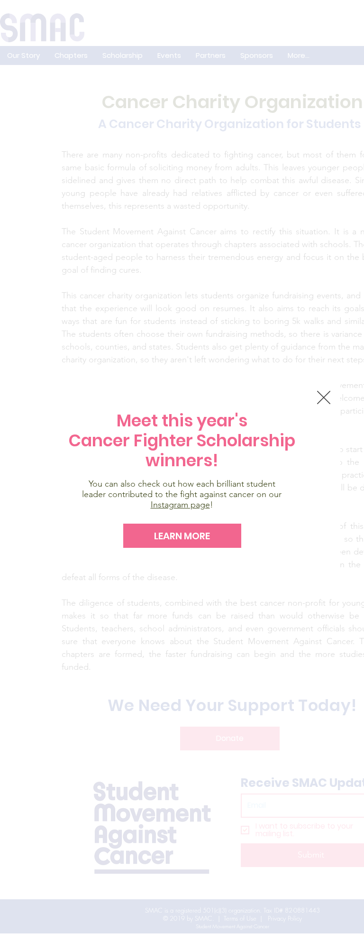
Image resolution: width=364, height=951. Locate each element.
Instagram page (180, 504)
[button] (324, 397)
